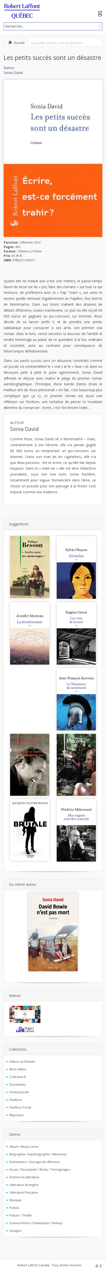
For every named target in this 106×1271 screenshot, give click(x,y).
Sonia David (13, 72)
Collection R (17, 1077)
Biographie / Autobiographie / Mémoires (38, 1154)
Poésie (14, 1208)
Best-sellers (17, 1069)
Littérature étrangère (24, 1185)
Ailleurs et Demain (22, 1061)
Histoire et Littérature (24, 1177)
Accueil (19, 42)
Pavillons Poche (20, 1107)
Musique (15, 1200)
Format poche (19, 1092)
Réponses (16, 1115)
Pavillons (15, 1100)
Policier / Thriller (20, 1215)
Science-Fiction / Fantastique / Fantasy (35, 1223)
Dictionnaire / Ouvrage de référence (34, 1162)
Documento (17, 1084)
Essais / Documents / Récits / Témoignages (39, 1169)
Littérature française (23, 1192)
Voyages (15, 1231)
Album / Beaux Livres (24, 1146)
